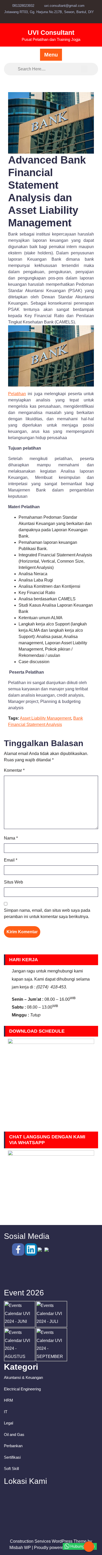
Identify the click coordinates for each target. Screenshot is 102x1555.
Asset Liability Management (45, 718)
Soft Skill (11, 1468)
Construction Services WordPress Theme (48, 1541)
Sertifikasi (12, 1457)
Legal (8, 1423)
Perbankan (13, 1446)
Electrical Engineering (22, 1389)
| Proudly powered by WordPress (62, 1547)
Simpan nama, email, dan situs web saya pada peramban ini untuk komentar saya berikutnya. (47, 913)
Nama (11, 838)
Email (10, 860)
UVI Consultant (51, 32)
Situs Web (13, 882)
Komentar (14, 770)
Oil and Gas (14, 1434)
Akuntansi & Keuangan (23, 1377)
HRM (8, 1400)
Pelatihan (17, 393)
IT (5, 1411)
